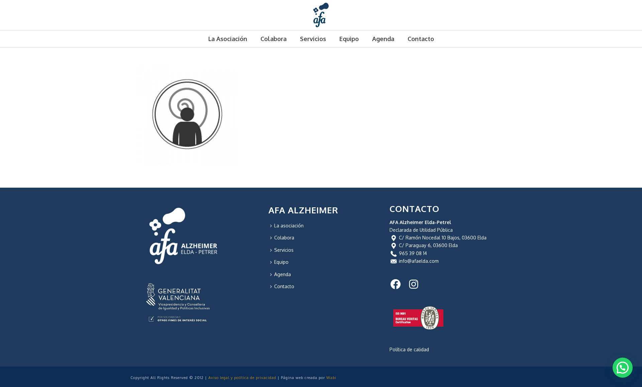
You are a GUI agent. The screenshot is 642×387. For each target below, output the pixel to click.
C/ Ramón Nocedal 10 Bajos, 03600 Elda (443, 237)
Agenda (383, 38)
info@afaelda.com (419, 261)
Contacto (421, 38)
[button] (623, 368)
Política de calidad (409, 349)
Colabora (273, 38)
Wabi (331, 377)
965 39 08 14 (413, 253)
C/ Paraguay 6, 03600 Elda (428, 245)
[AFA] (321, 15)
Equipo (349, 38)
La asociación (227, 38)
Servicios (313, 38)
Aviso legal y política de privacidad (242, 377)
